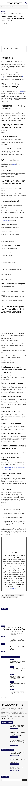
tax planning (9, 597)
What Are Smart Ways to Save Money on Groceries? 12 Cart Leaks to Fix (17, 633)
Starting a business (14, 728)
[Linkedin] (6, 719)
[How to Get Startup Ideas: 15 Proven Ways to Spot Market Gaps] (5, 692)
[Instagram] (4, 719)
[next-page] (5, 697)
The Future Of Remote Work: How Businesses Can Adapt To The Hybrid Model (18, 761)
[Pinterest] (8, 719)
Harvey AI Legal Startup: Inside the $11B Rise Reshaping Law (17, 669)
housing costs (20, 91)
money (3, 597)
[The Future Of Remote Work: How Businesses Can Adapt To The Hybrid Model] (5, 762)
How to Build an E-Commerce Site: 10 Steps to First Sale (17, 725)
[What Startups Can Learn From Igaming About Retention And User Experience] (5, 662)
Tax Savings (15, 597)
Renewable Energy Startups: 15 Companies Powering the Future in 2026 (18, 685)
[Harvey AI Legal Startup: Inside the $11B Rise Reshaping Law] (5, 670)
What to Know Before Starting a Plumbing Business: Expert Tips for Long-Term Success (18, 734)
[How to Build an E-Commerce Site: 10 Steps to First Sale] (5, 728)
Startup (12, 659)
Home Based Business (14, 755)
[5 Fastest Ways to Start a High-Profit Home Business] (5, 755)
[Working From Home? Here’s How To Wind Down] (5, 770)
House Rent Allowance (10, 595)
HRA (2, 112)
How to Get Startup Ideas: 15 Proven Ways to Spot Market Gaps (17, 692)
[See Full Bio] (17, 588)
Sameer (7, 23)
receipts (14, 164)
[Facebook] (2, 719)
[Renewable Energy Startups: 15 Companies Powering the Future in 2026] (5, 685)
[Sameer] (2, 23)
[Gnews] (12, 719)
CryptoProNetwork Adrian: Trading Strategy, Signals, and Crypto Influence (13, 628)
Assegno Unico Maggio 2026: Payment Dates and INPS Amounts (17, 648)
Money (6, 6)
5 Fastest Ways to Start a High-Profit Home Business (17, 753)
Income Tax (21, 595)
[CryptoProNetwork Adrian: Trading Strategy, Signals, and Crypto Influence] (14, 618)
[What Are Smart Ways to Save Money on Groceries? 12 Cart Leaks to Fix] (5, 634)
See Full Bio (13, 588)
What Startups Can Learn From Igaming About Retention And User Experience (17, 662)
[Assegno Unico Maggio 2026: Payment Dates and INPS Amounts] (5, 649)
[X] (10, 719)
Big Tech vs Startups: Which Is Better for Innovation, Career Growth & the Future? (17, 677)
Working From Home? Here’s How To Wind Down (17, 768)
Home (2, 6)
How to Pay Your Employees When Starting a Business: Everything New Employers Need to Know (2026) (18, 742)
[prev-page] (2, 697)
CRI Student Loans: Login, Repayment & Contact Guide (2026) (17, 641)
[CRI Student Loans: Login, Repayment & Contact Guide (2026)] (5, 642)
